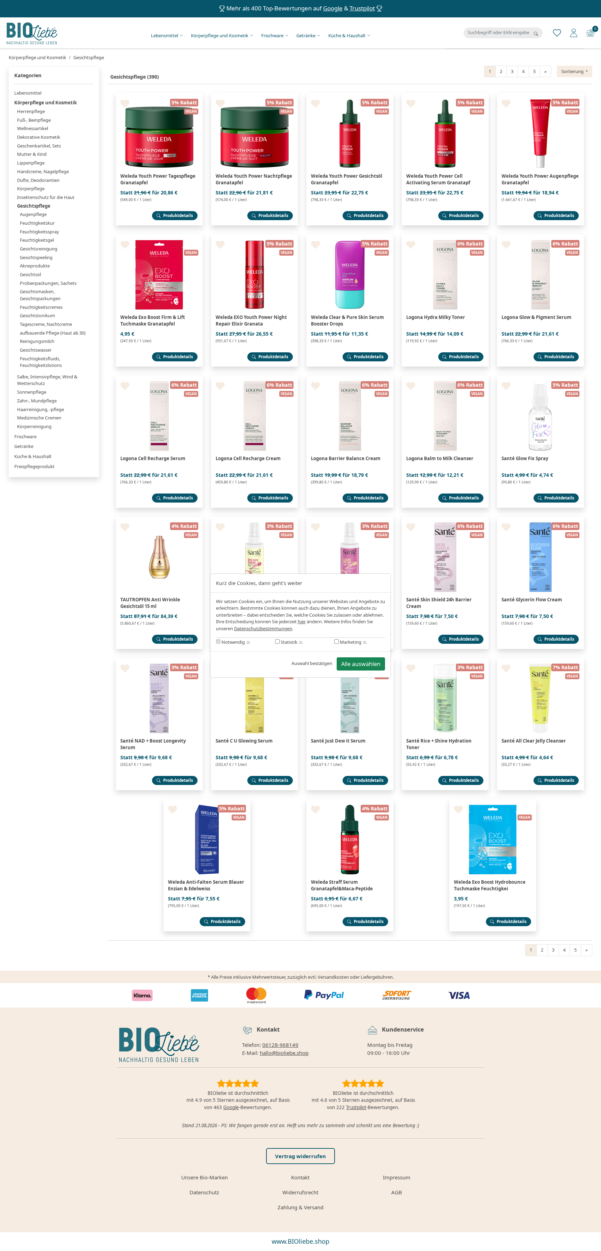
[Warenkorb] (590, 32)
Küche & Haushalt (347, 35)
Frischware (272, 35)
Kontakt (300, 1177)
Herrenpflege (31, 111)
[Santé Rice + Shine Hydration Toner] (445, 661)
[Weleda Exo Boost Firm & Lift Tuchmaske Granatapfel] (159, 237)
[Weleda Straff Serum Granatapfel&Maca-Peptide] (350, 802)
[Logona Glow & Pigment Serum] (540, 237)
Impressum (396, 1177)
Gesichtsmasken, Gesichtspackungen (40, 295)
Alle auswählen (360, 664)
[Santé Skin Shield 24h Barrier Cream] (445, 519)
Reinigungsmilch (37, 341)
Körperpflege (31, 188)
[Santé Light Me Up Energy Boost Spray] (350, 519)
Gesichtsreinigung (38, 249)
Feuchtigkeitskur (37, 223)
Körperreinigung (34, 426)
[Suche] (536, 33)
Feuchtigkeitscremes (41, 307)
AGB (396, 1192)
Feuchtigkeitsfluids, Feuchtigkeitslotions (41, 362)
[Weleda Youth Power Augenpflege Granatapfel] (540, 96)
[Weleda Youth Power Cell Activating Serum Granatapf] (445, 96)
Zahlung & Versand (300, 1207)
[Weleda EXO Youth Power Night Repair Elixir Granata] (255, 237)
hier (302, 621)
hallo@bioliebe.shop (284, 1052)
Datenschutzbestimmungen (263, 628)
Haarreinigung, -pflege (40, 409)
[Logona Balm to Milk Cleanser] (445, 378)
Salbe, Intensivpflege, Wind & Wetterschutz (47, 380)
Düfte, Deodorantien (38, 180)
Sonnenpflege (31, 392)
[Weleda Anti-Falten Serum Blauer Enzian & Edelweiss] (207, 802)
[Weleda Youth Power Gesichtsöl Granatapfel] (350, 96)
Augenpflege (33, 214)
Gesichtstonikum (37, 315)
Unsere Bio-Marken (204, 1177)
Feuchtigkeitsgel (37, 240)
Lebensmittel (164, 35)
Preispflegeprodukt (34, 466)
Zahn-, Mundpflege (37, 401)
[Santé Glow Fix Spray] (540, 378)
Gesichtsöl (30, 274)
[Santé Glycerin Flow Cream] (540, 519)
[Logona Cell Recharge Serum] (159, 378)
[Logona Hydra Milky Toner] (445, 237)
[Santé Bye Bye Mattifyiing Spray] (255, 519)
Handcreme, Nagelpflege (43, 171)
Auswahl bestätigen (311, 663)
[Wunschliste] (557, 32)
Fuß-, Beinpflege (34, 120)
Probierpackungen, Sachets (48, 283)
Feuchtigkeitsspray (39, 231)
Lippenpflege (31, 163)
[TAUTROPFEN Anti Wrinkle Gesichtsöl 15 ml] (159, 519)
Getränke (305, 35)
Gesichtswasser (35, 350)
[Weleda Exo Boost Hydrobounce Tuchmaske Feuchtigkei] (493, 802)
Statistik (288, 642)
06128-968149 (280, 1044)
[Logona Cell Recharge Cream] (255, 378)
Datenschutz (204, 1192)
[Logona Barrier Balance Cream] (350, 378)
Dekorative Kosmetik (38, 137)
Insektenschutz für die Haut (45, 197)
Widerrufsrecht (300, 1192)
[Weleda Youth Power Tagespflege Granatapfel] (159, 96)
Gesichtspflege (33, 206)
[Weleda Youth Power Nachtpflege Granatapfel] (255, 96)
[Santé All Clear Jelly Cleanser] (540, 661)
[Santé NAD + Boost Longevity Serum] (159, 661)
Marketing (350, 642)
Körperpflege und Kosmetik (219, 35)
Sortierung (573, 71)
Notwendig (233, 642)
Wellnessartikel (32, 128)
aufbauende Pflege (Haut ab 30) (53, 333)
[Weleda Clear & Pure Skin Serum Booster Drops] (350, 237)
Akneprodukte (35, 266)
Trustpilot (362, 8)
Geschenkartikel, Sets (39, 146)
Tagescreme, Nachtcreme (46, 324)
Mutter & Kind (32, 154)
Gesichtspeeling (36, 257)
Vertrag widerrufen (300, 1156)
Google (333, 8)
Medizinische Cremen (39, 418)
